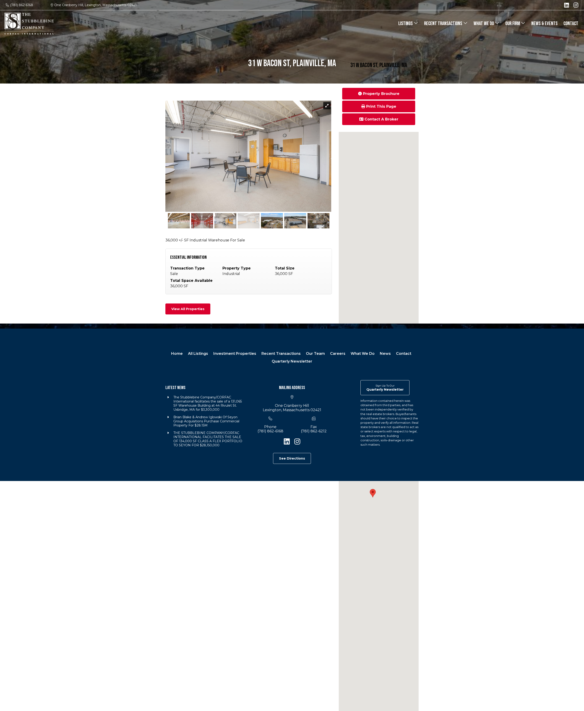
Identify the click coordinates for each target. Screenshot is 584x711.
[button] (373, 493)
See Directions (292, 458)
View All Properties (187, 309)
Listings (406, 23)
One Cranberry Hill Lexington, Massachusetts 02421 (292, 407)
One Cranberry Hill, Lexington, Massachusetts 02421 (95, 5)
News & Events (544, 23)
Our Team (315, 353)
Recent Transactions (443, 23)
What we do (484, 23)
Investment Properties (234, 353)
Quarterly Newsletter (292, 361)
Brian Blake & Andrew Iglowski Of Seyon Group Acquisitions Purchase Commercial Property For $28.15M (206, 421)
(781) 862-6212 (314, 431)
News (385, 353)
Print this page (380, 106)
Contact (570, 23)
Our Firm (513, 23)
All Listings (198, 353)
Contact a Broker (380, 119)
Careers (337, 353)
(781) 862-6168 (21, 5)
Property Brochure (380, 93)
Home (177, 353)
